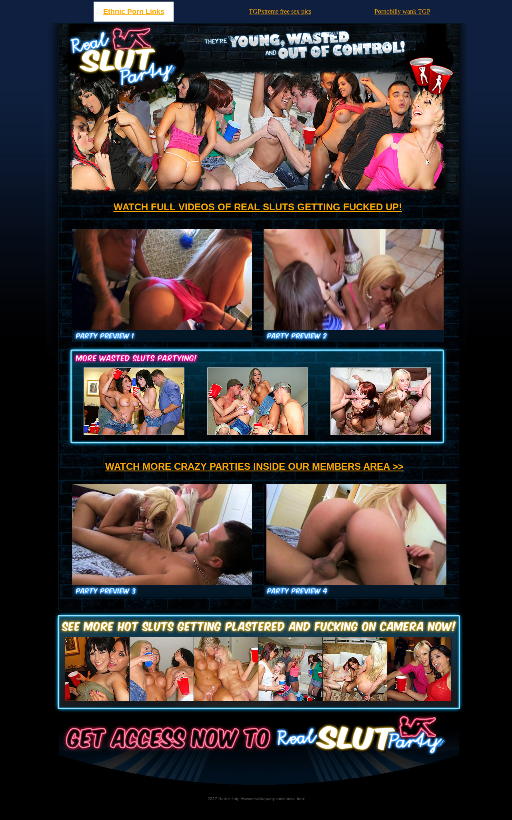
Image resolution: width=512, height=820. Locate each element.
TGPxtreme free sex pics (280, 11)
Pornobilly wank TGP (402, 11)
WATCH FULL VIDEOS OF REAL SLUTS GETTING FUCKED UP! (258, 207)
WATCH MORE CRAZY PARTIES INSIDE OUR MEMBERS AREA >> (254, 466)
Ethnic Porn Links (133, 12)
